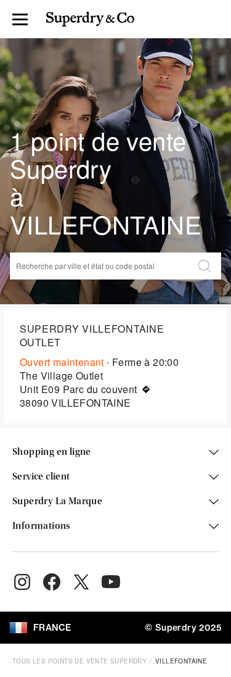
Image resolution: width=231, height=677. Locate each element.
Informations (41, 526)
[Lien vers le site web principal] (90, 19)
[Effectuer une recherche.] (204, 266)
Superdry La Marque (57, 502)
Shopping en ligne (51, 452)
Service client (41, 477)
